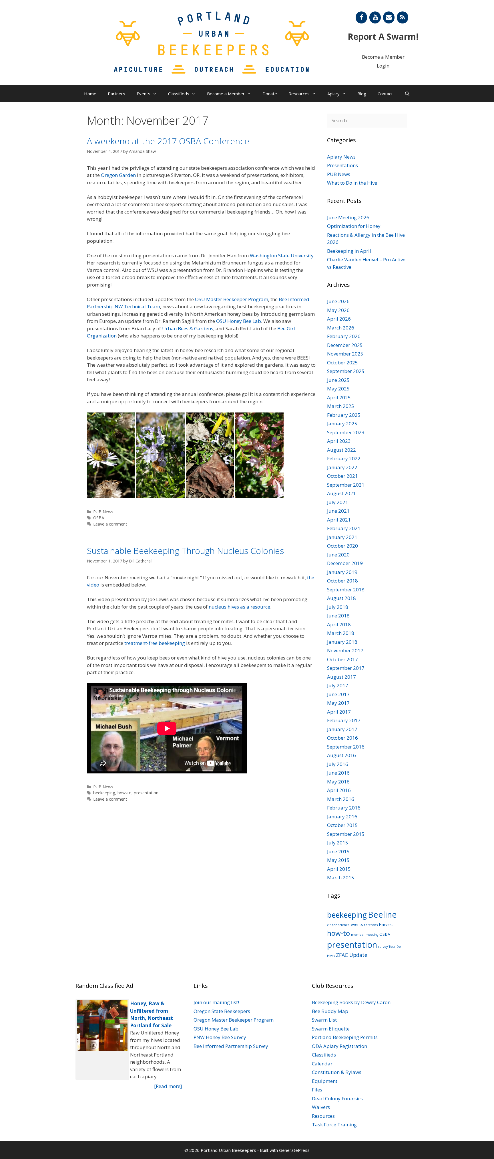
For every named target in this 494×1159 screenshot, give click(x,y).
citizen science (338, 925)
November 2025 (345, 353)
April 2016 (339, 790)
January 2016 (342, 816)
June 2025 (338, 380)
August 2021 (341, 493)
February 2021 (343, 528)
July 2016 (337, 764)
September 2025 (345, 371)
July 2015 (337, 842)
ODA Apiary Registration (339, 1046)
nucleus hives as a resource (239, 606)
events (357, 924)
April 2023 (339, 441)
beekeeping (104, 792)
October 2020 (342, 545)
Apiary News (341, 156)
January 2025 (342, 423)
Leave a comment (110, 524)
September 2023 (345, 432)
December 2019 (345, 563)
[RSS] (402, 17)
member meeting (364, 935)
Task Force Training (334, 1124)
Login (383, 65)
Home (90, 93)
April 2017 (339, 711)
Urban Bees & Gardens (187, 328)
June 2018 (338, 615)
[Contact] (389, 17)
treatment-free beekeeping (154, 643)
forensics (371, 925)
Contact (385, 93)
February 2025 (343, 415)
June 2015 (338, 851)
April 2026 (339, 318)
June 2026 (338, 301)
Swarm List (324, 1019)
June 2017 (338, 694)
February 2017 (343, 720)
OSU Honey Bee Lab (238, 321)
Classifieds (178, 93)
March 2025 (340, 406)
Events (143, 93)
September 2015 (345, 834)
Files (317, 1089)
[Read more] (168, 1086)
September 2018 (345, 589)
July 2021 (337, 502)
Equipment (324, 1081)
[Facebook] (361, 17)
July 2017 (337, 685)
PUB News (103, 511)
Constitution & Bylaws (336, 1072)
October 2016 (342, 738)
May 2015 (338, 860)
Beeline (382, 914)
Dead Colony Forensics (337, 1098)
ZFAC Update (351, 954)
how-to (124, 792)
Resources (299, 93)
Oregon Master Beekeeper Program (234, 1019)
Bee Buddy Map (330, 1011)
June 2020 (338, 554)
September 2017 (345, 668)
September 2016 (345, 746)
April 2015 (339, 869)
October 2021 (342, 476)
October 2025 (342, 362)
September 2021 (345, 484)
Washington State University (282, 255)
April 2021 (339, 519)
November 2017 (345, 650)
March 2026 (340, 327)
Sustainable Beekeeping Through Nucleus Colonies (185, 550)
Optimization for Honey (354, 226)
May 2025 (338, 388)
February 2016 (343, 807)
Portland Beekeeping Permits (345, 1037)
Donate (269, 93)
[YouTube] (375, 17)
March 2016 (340, 799)
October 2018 (342, 580)
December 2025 (345, 345)
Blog (361, 93)
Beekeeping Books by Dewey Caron (351, 1002)
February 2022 (343, 458)
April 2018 (339, 624)
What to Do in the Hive (352, 182)
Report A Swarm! (383, 36)
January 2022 (342, 467)
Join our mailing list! (216, 1002)
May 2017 (338, 703)
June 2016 (338, 772)
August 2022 (341, 450)
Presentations (342, 165)
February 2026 (343, 336)
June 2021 (338, 511)
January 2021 (342, 537)
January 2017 (342, 729)
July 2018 (337, 607)
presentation (146, 792)
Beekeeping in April (349, 251)
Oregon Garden (118, 175)
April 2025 (339, 397)
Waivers (321, 1107)
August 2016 (341, 755)
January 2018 (342, 642)
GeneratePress (294, 1150)
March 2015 (340, 877)
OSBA (98, 517)
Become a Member (383, 57)
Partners (116, 93)
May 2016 (338, 781)
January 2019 (342, 572)
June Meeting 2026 (348, 217)
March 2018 (340, 633)
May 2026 (338, 310)
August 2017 (341, 677)
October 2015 (342, 825)
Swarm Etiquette (331, 1028)
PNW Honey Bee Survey (220, 1037)
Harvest (386, 924)
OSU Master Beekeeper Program (231, 299)
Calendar (322, 1063)
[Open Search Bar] (407, 93)
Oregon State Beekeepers (222, 1011)
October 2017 (342, 659)
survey (383, 947)
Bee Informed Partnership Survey (231, 1046)
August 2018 (341, 598)
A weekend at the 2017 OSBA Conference (168, 141)
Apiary (333, 93)
